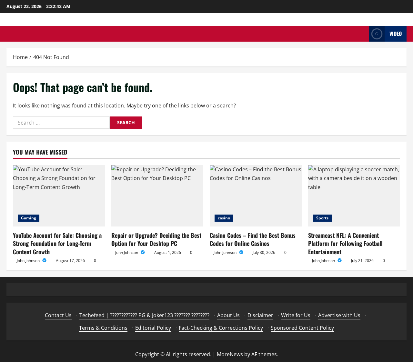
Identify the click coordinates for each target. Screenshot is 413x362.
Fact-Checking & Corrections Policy (221, 327)
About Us (228, 315)
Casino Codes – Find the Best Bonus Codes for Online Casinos (253, 239)
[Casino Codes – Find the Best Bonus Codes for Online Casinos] (256, 195)
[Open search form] (362, 33)
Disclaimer (260, 315)
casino (224, 218)
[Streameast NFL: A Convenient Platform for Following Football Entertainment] (354, 195)
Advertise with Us (339, 315)
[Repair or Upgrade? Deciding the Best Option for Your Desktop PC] (157, 195)
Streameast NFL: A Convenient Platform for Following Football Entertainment (345, 243)
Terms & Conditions (103, 327)
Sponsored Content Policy (302, 327)
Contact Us (58, 315)
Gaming (28, 218)
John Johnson (29, 260)
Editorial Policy (153, 327)
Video (395, 33)
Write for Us (295, 315)
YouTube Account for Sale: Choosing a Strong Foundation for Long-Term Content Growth (57, 243)
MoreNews (230, 354)
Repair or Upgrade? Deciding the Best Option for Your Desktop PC (156, 239)
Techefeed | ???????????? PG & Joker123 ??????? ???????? (144, 315)
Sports (322, 218)
